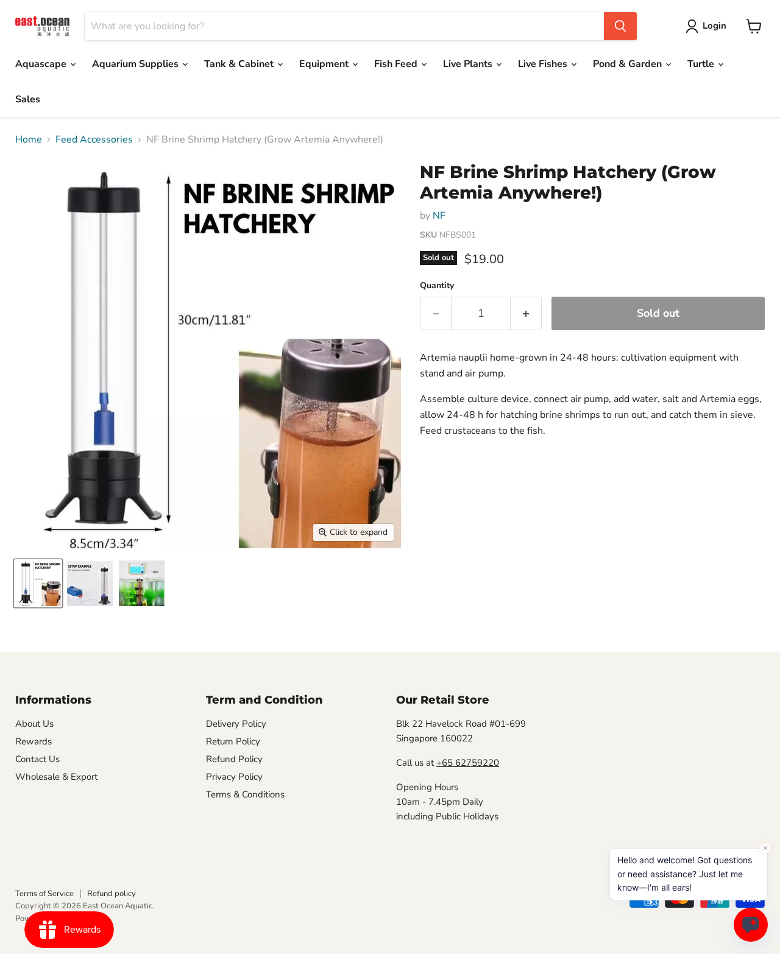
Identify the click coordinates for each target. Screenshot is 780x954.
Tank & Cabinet (240, 64)
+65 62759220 (467, 763)
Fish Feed (397, 64)
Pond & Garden (628, 64)
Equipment (325, 64)
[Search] (620, 26)
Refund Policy (234, 759)
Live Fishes (544, 64)
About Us (34, 724)
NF (439, 215)
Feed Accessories (94, 139)
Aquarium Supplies (136, 64)
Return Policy (233, 741)
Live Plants (469, 64)
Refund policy (111, 893)
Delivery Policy (236, 724)
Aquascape (42, 64)
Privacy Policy (234, 777)
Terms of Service (44, 893)
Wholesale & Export (56, 777)
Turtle (702, 64)
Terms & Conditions (245, 794)
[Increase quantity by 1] (526, 313)
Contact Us (37, 759)
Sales (27, 99)
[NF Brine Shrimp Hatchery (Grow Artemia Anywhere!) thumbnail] (38, 583)
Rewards (33, 741)
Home (28, 139)
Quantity (437, 286)
